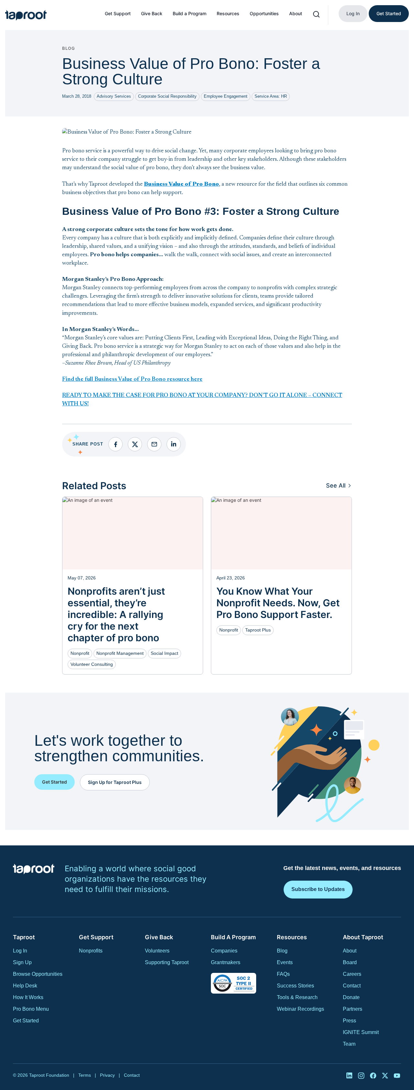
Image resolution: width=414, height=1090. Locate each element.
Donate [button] (351, 997)
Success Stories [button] (295, 985)
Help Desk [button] (25, 985)
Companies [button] (224, 950)
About (295, 13)
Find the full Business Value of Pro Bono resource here (132, 379)
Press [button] (349, 1020)
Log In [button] (20, 950)
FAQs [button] (283, 974)
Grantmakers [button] (225, 962)
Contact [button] (352, 985)
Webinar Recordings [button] (300, 1009)
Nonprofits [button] (91, 950)
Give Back (151, 13)
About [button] (349, 950)
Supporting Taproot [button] (167, 962)
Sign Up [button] (22, 962)
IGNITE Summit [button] (361, 1032)
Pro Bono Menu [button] (31, 1009)
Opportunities (264, 13)
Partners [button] (352, 1009)
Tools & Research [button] (297, 997)
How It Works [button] (28, 997)
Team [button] (349, 1044)
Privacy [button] (107, 1075)
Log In (353, 13)
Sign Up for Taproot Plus (115, 782)
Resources (228, 13)
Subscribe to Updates (318, 889)
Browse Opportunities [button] (37, 974)
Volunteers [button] (157, 950)
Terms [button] (84, 1075)
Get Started (388, 13)
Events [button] (285, 962)
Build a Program (189, 13)
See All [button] (335, 485)
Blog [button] (282, 950)
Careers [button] (352, 974)
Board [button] (350, 962)
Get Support (118, 13)
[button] (26, 15)
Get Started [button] (26, 1020)
